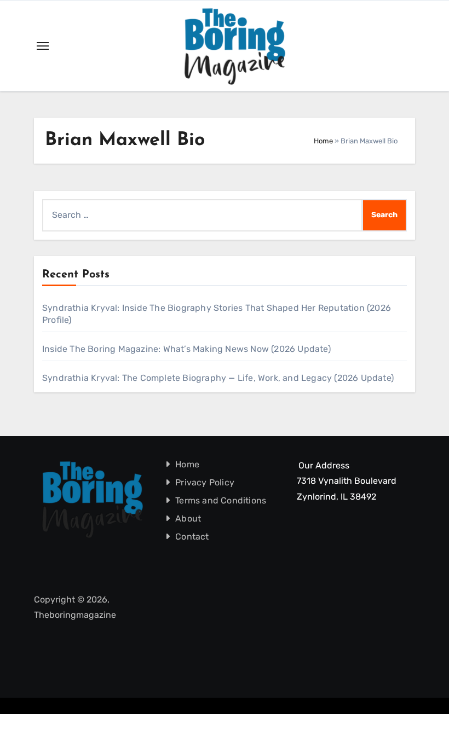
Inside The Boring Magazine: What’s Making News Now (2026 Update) (186, 349)
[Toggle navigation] (42, 46)
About (188, 518)
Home (323, 141)
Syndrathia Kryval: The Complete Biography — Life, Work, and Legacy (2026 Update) (218, 378)
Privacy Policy (204, 482)
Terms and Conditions (220, 500)
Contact (192, 536)
